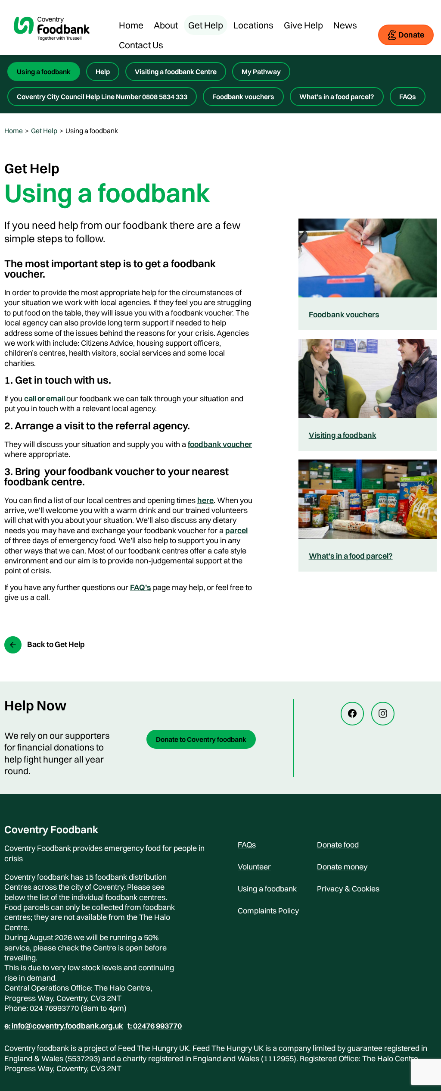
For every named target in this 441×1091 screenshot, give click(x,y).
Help (103, 71)
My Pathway (261, 71)
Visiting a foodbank (342, 435)
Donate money (342, 867)
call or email (45, 398)
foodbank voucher (220, 444)
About (166, 25)
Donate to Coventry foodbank (201, 739)
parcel (236, 530)
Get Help (205, 25)
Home (131, 25)
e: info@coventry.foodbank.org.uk (63, 1026)
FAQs (407, 96)
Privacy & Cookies (348, 889)
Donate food (338, 845)
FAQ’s (140, 587)
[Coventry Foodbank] (51, 47)
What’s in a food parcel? (336, 96)
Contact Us (141, 44)
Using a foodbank (44, 71)
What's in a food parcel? (351, 556)
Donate (411, 35)
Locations (253, 25)
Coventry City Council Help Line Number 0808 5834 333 (102, 96)
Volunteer (254, 867)
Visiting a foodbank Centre (176, 71)
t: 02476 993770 (154, 1026)
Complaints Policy (268, 911)
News (345, 25)
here (205, 500)
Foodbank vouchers (243, 96)
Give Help (303, 25)
